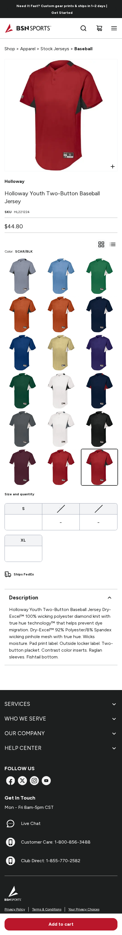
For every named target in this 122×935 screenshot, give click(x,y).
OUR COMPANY (25, 733)
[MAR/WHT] (23, 467)
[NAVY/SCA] (99, 391)
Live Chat (31, 823)
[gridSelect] (101, 244)
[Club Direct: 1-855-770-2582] (10, 861)
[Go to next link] (115, 9)
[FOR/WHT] (23, 391)
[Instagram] (34, 781)
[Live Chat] (10, 823)
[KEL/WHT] (99, 276)
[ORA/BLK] (23, 314)
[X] (22, 781)
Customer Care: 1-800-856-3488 (56, 842)
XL (23, 540)
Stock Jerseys (55, 48)
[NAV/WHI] (99, 314)
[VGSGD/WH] (61, 353)
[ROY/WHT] (23, 353)
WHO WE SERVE (25, 718)
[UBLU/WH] (61, 276)
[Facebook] (10, 781)
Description (23, 597)
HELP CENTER (23, 748)
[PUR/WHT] (99, 353)
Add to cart (61, 924)
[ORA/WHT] (61, 314)
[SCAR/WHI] (61, 467)
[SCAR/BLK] (99, 467)
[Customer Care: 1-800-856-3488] (10, 842)
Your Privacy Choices (83, 909)
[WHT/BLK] (61, 391)
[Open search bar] (83, 28)
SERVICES (17, 704)
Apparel (27, 48)
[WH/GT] (61, 429)
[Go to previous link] (8, 9)
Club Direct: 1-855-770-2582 (50, 860)
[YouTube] (46, 781)
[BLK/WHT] (99, 429)
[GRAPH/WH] (23, 429)
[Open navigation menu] (112, 28)
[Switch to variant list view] (112, 244)
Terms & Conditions (46, 909)
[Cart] (99, 28)
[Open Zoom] (112, 166)
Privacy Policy (15, 909)
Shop (10, 48)
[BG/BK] (23, 276)
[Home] (28, 28)
